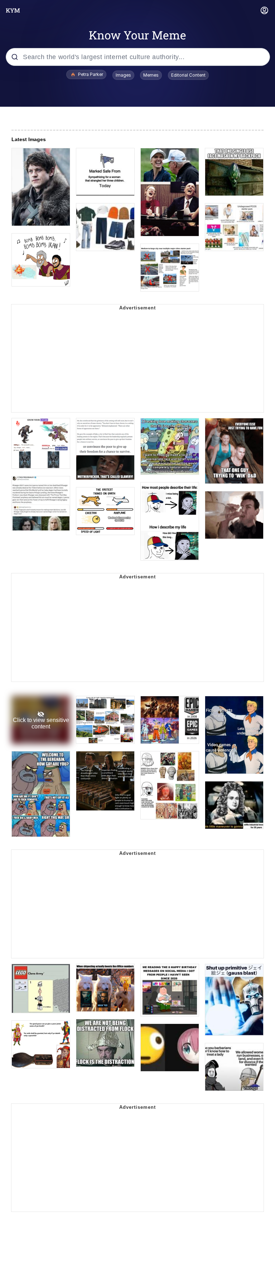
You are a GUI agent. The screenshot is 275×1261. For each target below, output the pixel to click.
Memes (151, 75)
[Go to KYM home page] (13, 10)
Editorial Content (188, 75)
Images (123, 75)
